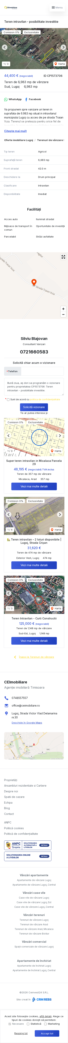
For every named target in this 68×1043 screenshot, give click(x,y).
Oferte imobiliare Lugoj (18, 140)
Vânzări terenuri (34, 915)
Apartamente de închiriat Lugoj (34, 965)
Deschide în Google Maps (27, 722)
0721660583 (34, 352)
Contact (9, 813)
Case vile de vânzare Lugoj (34, 897)
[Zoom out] (63, 314)
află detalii (45, 1016)
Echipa (8, 802)
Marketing (54, 1023)
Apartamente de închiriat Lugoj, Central (34, 970)
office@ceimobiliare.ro (26, 705)
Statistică (36, 1023)
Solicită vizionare (34, 407)
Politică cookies (14, 828)
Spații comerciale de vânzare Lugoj (34, 946)
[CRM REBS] (41, 999)
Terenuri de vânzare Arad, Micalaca (34, 929)
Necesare (18, 1023)
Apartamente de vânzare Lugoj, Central (34, 884)
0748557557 (20, 697)
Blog (7, 808)
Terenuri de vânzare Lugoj (34, 919)
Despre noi (11, 791)
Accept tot (47, 1033)
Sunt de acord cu (35, 399)
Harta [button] (61, 63)
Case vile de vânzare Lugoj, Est (34, 902)
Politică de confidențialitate (21, 833)
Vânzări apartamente (34, 875)
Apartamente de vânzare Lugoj (34, 880)
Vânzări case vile (34, 892)
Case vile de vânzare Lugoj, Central (34, 906)
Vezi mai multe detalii (34, 486)
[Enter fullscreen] (63, 257)
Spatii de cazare (14, 796)
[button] (4, 47)
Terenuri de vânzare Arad (34, 924)
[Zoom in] (63, 309)
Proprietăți (10, 780)
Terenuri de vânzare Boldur (34, 933)
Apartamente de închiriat (34, 960)
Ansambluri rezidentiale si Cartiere (25, 785)
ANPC (7, 822)
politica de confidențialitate (45, 399)
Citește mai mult (15, 131)
